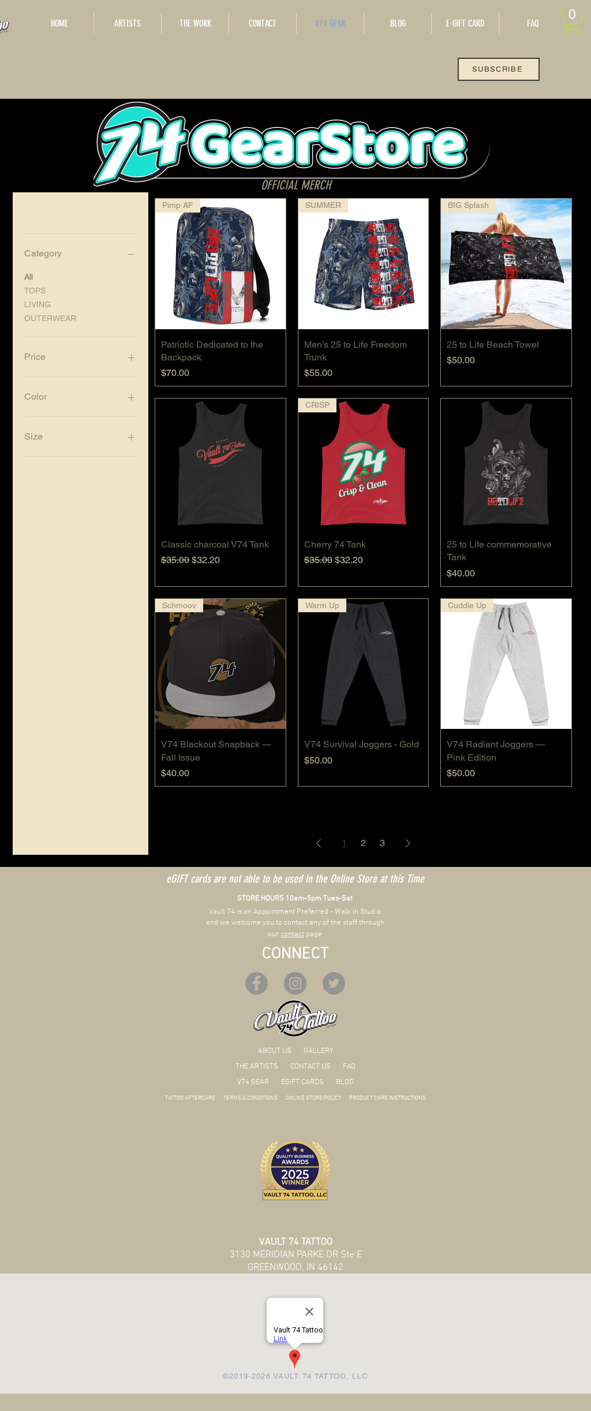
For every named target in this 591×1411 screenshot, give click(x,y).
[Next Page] (408, 843)
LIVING (37, 304)
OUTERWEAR (50, 318)
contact (292, 934)
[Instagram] (295, 983)
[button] (572, 21)
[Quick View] (220, 464)
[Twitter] (334, 983)
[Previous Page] (319, 843)
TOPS (35, 290)
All (28, 276)
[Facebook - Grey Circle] (256, 983)
